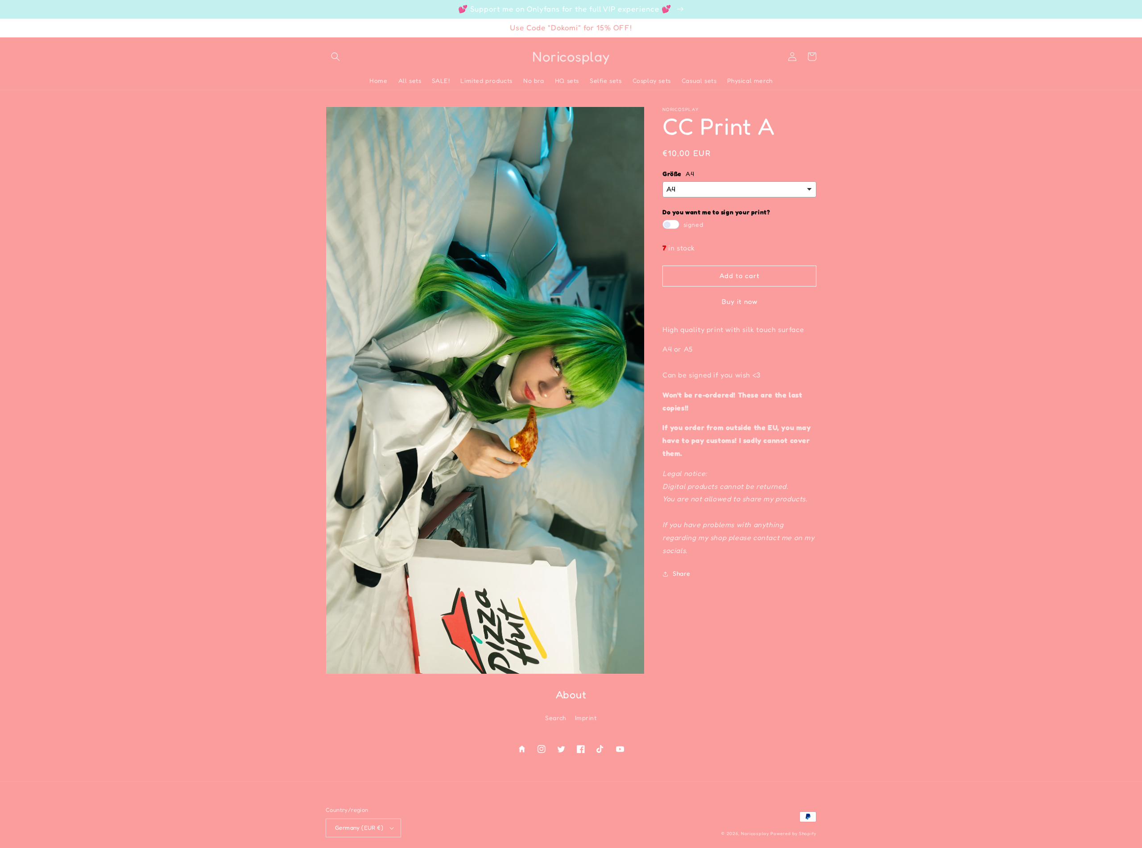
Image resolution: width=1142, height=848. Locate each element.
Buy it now (739, 301)
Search (555, 717)
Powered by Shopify (793, 833)
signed (693, 225)
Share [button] (682, 574)
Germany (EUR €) (359, 827)
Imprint (586, 717)
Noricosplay (755, 833)
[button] (335, 56)
